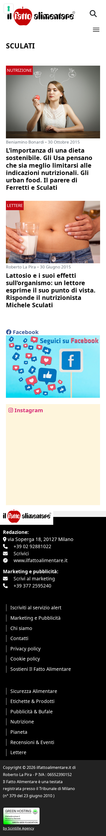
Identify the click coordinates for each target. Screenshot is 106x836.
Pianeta (18, 732)
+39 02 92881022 (32, 546)
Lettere (18, 752)
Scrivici (21, 553)
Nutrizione (22, 721)
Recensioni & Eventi (32, 742)
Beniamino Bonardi (25, 142)
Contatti (19, 638)
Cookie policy (25, 658)
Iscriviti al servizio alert (35, 607)
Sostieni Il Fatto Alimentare (40, 669)
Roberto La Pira (21, 267)
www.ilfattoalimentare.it (41, 560)
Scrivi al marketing (34, 578)
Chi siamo (21, 628)
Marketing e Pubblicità (35, 618)
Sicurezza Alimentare (33, 691)
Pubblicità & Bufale (31, 711)
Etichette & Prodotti (32, 701)
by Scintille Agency (18, 828)
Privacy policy (25, 648)
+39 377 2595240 (32, 585)
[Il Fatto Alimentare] (40, 15)
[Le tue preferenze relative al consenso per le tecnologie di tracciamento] (8, 8)
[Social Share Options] (13, 498)
